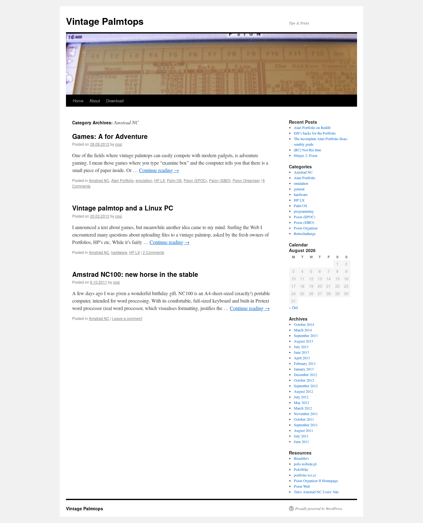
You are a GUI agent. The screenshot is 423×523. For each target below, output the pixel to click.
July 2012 (301, 396)
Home (78, 101)
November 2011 (306, 413)
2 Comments (153, 252)
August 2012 (303, 391)
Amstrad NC (99, 180)
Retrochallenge (305, 233)
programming (304, 211)
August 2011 (303, 430)
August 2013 (303, 341)
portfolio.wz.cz (305, 474)
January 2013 (304, 368)
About (94, 101)
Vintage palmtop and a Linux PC (122, 207)
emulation (144, 180)
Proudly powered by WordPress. (319, 508)
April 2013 (302, 357)
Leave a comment (127, 318)
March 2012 (303, 408)
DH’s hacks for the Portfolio (315, 133)
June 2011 (301, 441)
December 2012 (305, 374)
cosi (118, 144)
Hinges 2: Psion (305, 155)
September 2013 (306, 335)
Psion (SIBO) (220, 180)
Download (115, 101)
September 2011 (306, 424)
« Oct (293, 307)
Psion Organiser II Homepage (316, 480)
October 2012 (304, 380)
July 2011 (301, 435)
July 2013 (301, 346)
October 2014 (304, 324)
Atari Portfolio (122, 180)
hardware (119, 252)
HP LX (159, 180)
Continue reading (159, 170)
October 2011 (304, 419)
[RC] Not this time (307, 149)
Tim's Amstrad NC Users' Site (316, 491)
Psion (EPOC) (195, 180)
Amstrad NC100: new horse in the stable (135, 274)
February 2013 (305, 363)
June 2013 (301, 352)
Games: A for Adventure (110, 136)
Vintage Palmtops (105, 21)
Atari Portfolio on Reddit (312, 127)
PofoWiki (301, 469)
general (299, 188)
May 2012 (301, 402)
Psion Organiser (246, 180)
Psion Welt (302, 486)
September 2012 (306, 385)
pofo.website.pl (305, 463)
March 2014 (303, 329)
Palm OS (174, 180)
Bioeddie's (301, 458)
